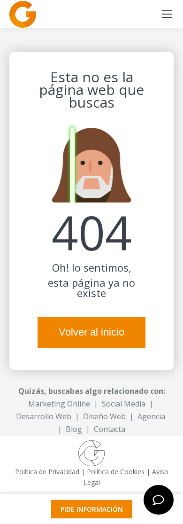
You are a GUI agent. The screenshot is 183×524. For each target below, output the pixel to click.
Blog (74, 429)
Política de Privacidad (47, 471)
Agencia (151, 416)
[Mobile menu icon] (167, 14)
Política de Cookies (116, 471)
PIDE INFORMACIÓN (92, 509)
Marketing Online (59, 404)
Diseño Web (104, 416)
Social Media (123, 404)
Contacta (109, 429)
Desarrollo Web (43, 416)
